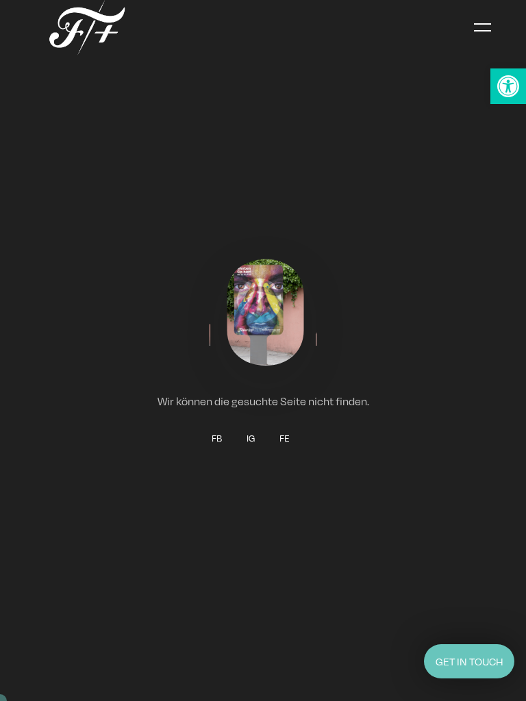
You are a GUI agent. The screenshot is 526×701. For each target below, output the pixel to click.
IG (251, 438)
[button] (508, 86)
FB (217, 438)
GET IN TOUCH (469, 661)
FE (284, 438)
